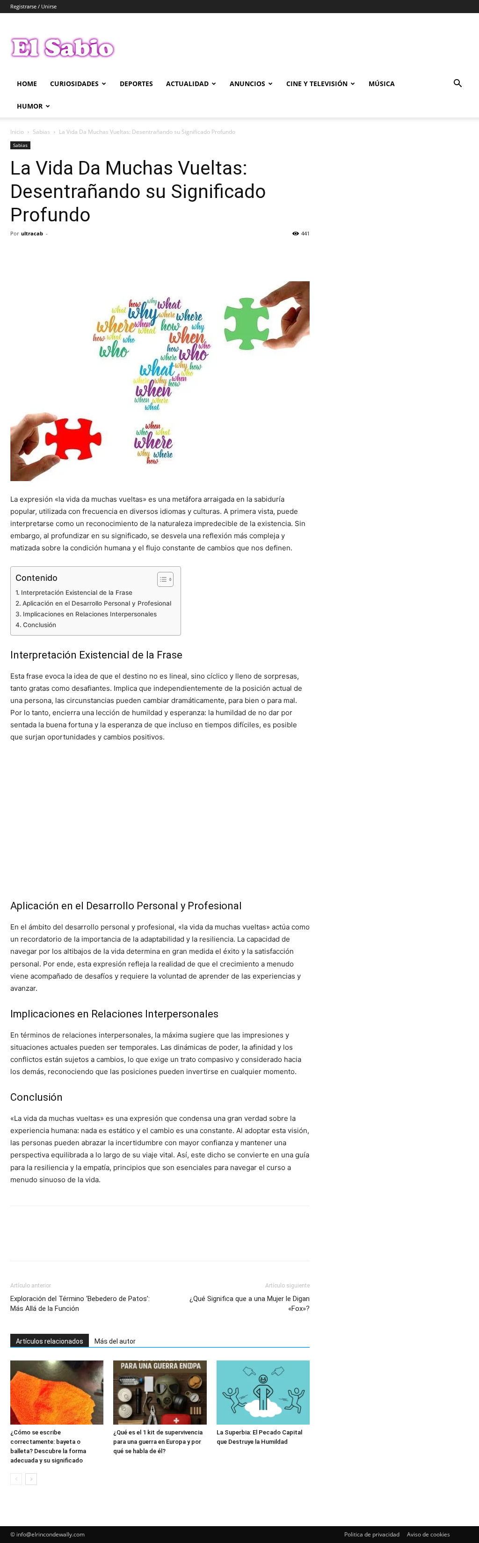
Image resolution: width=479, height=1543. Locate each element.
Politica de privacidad (371, 1534)
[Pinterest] (62, 254)
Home (27, 83)
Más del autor (115, 1341)
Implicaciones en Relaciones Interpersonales (90, 614)
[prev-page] (16, 1479)
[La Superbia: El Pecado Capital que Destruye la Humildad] (263, 1392)
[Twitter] (41, 254)
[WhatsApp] (84, 254)
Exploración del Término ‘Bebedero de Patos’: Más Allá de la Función (80, 1303)
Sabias (41, 132)
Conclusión (39, 625)
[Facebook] (19, 254)
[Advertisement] (160, 820)
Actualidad (187, 83)
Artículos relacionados (49, 1341)
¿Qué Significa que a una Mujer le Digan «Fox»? (249, 1303)
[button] (457, 84)
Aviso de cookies (428, 1534)
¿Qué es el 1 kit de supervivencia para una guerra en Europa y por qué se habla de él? (158, 1442)
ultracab (32, 233)
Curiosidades (74, 83)
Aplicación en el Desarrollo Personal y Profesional (96, 603)
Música (382, 83)
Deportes (136, 83)
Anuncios (247, 83)
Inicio (17, 132)
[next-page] (31, 1479)
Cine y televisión (317, 83)
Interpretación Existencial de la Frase (76, 592)
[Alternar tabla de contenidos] (160, 579)
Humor (30, 106)
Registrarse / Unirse (33, 6)
